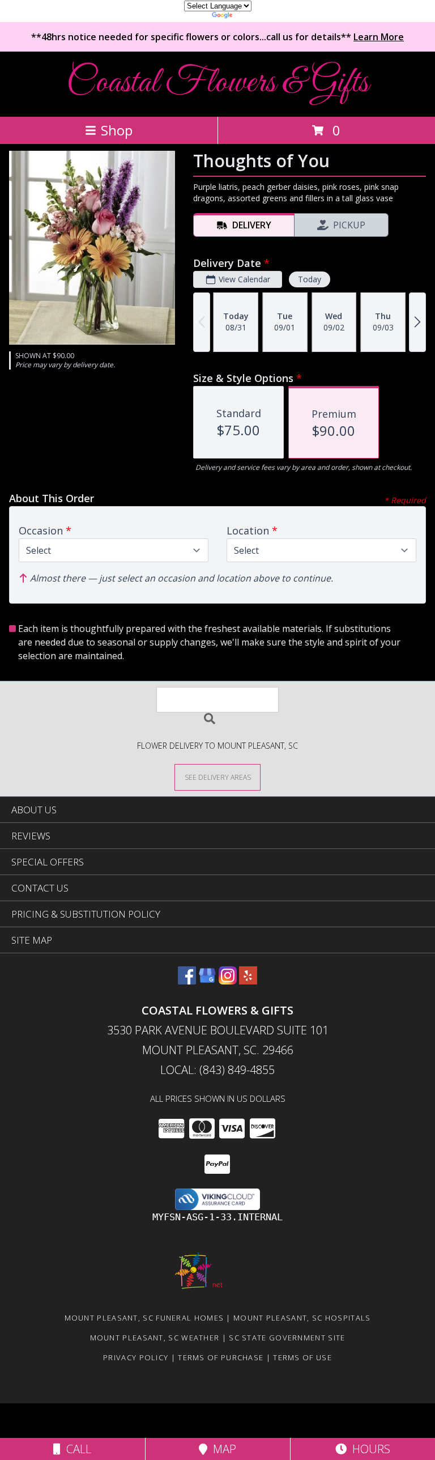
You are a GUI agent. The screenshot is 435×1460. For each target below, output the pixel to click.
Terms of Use (302, 1357)
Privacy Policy (135, 1357)
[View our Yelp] (248, 980)
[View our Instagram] (228, 980)
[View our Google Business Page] (207, 980)
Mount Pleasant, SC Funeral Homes (144, 1318)
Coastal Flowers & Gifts (217, 83)
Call (76, 1449)
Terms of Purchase (220, 1357)
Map (221, 1449)
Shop (117, 130)
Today (309, 279)
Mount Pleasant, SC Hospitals (301, 1318)
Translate (251, 16)
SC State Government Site (287, 1337)
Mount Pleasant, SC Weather (155, 1337)
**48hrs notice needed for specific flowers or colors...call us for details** (217, 37)
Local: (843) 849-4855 (217, 1069)
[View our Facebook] (187, 980)
